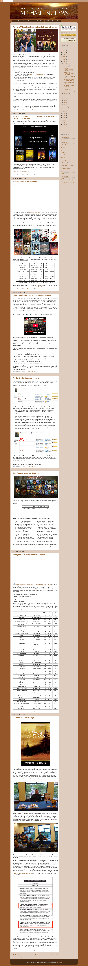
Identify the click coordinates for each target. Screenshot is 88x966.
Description (63, 152)
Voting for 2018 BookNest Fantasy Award (29, 555)
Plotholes (48, 20)
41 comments (30, 174)
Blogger (60, 962)
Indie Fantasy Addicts (39, 120)
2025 (64, 48)
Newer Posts (16, 954)
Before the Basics (65, 137)
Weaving (63, 155)
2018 (64, 61)
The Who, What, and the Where (68, 140)
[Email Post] (35, 109)
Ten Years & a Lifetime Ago (23, 718)
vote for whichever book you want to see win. (43, 286)
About (58, 20)
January (66, 107)
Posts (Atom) (21, 957)
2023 (64, 52)
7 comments (29, 547)
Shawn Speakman (18, 59)
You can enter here (17, 501)
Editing (62, 173)
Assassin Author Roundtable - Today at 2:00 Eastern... (69, 73)
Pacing (62, 149)
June (65, 98)
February (66, 105)
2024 (64, 50)
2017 (64, 110)
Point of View (64, 144)
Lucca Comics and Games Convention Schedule (32, 296)
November (66, 65)
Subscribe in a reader (66, 131)
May (65, 100)
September (66, 93)
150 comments (30, 109)
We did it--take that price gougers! (26, 378)
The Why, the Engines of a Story (68, 145)
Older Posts (54, 954)
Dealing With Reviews (66, 175)
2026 (64, 47)
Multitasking (63, 157)
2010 (64, 122)
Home (14, 20)
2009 (64, 124)
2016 (64, 111)
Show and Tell (64, 142)
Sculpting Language (65, 168)
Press (53, 20)
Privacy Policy (64, 186)
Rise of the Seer (43, 71)
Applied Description (65, 171)
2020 (64, 58)
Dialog (62, 150)
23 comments (30, 466)
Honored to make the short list (25, 182)
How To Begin (64, 159)
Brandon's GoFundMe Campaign (36, 74)
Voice (62, 164)
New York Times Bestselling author (22, 873)
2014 (64, 115)
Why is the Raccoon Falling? (67, 182)
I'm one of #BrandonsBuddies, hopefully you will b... (69, 69)
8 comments (29, 950)
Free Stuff (35, 20)
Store (24, 20)
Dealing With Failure (65, 170)
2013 (64, 117)
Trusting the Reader (65, 154)
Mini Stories (63, 147)
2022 (64, 54)
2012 (64, 119)
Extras (41, 20)
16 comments (30, 288)
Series (29, 20)
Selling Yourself (64, 176)
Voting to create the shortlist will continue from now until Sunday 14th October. (33, 584)
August (65, 95)
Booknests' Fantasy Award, (35, 212)
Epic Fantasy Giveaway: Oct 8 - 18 (26, 473)
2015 (64, 113)
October (66, 66)
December (66, 63)
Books (19, 20)
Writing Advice (64, 136)
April (65, 102)
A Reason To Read (65, 162)
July (65, 96)
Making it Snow (64, 160)
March (65, 104)
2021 (64, 56)
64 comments (30, 371)
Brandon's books (35, 71)
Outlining (63, 139)
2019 (64, 59)
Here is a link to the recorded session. (21, 171)
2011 (64, 120)
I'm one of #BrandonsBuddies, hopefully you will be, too (35, 27)
